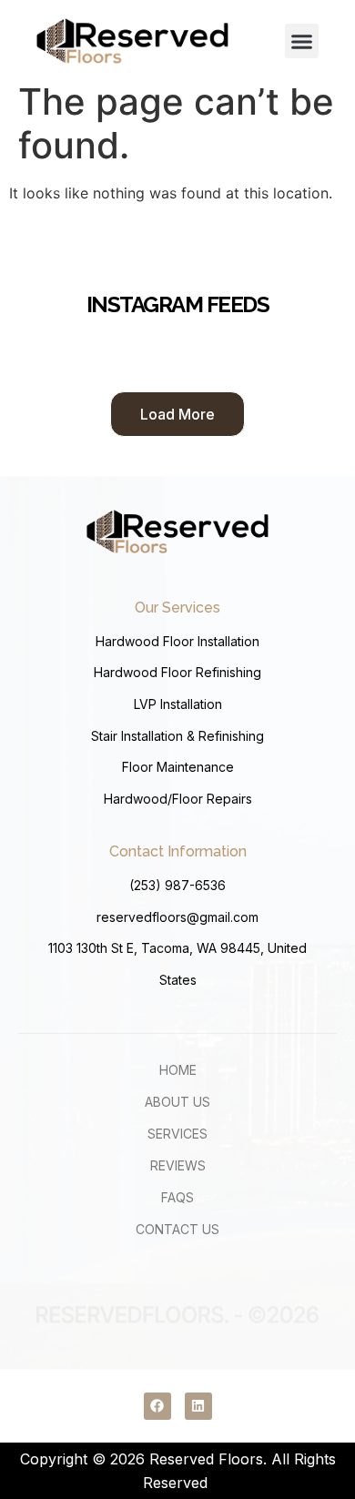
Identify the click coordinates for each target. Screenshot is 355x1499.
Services (177, 1133)
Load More (177, 414)
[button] (302, 41)
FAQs (177, 1197)
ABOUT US (177, 1101)
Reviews (178, 1165)
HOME (178, 1070)
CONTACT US (177, 1229)
